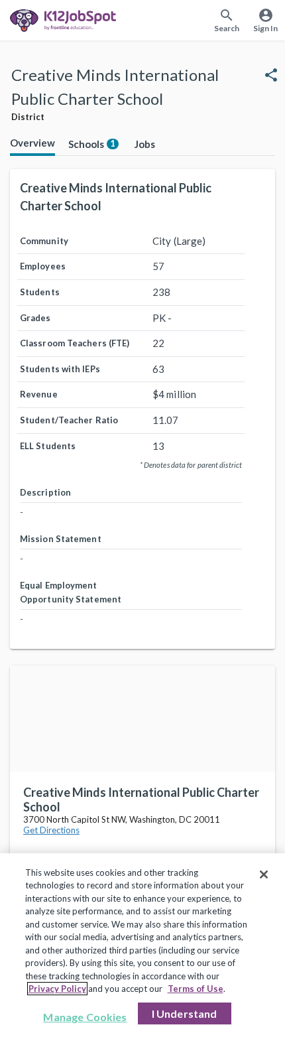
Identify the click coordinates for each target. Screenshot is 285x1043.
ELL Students (48, 446)
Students (40, 292)
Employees (43, 266)
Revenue (39, 394)
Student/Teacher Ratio (69, 420)
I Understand (184, 1013)
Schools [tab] (91, 144)
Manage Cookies (85, 1016)
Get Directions (51, 830)
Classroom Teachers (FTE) (74, 343)
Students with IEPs (60, 369)
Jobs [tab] (145, 144)
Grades (35, 318)
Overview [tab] (32, 143)
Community (44, 241)
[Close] (263, 874)
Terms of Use (195, 988)
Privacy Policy (57, 988)
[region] (142, 948)
